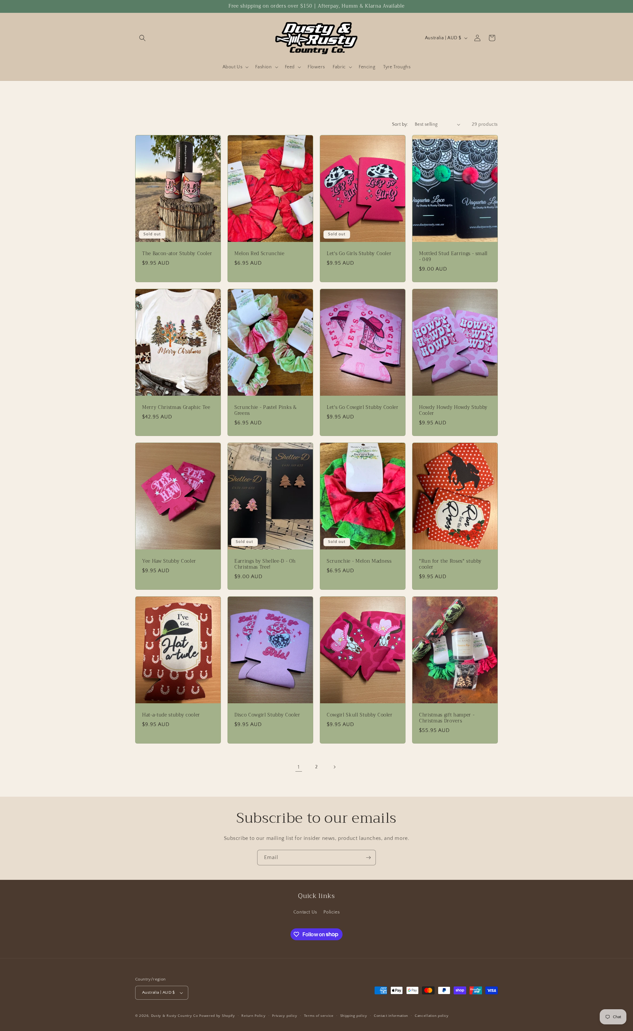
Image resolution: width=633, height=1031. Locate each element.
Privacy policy (284, 1016)
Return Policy (253, 1016)
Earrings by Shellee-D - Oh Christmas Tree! (265, 564)
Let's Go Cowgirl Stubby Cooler (363, 407)
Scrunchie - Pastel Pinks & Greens (265, 410)
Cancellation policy (432, 1016)
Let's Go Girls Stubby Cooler (359, 253)
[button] (142, 38)
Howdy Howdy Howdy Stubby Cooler (453, 410)
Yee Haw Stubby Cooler (169, 561)
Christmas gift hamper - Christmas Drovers (446, 718)
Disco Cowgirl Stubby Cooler (267, 715)
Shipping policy (354, 1016)
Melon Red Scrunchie (259, 253)
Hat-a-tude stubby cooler (171, 715)
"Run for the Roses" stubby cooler (450, 564)
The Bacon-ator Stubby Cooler (177, 253)
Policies (331, 912)
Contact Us (305, 912)
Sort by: (400, 124)
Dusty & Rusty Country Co (174, 1016)
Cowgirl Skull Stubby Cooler (360, 715)
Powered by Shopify (217, 1016)
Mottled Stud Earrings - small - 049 (453, 256)
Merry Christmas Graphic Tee (176, 407)
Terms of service (319, 1016)
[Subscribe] (368, 857)
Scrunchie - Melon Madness (359, 561)
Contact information (391, 1016)
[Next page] (334, 767)
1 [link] (299, 767)
